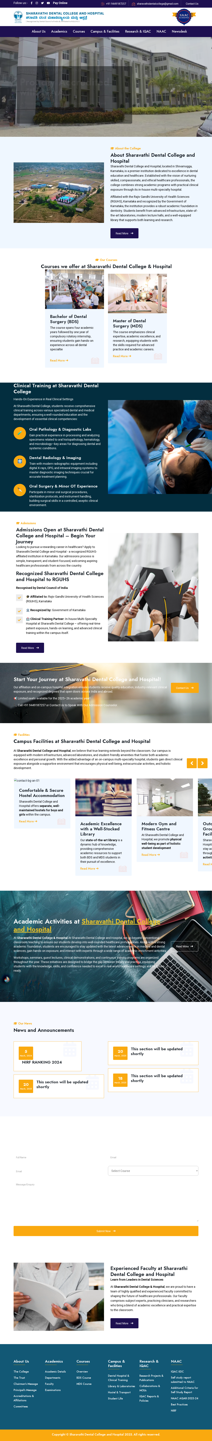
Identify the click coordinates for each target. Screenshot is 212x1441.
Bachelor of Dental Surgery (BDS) (68, 319)
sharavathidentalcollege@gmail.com (157, 3)
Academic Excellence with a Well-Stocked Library (101, 829)
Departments (52, 1378)
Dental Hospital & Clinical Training (118, 1378)
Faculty (49, 1384)
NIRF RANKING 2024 (42, 1062)
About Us (39, 31)
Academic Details (55, 1372)
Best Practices (179, 1404)
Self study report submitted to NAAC (183, 1380)
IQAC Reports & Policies (149, 1398)
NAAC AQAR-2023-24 (184, 1398)
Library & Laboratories (121, 1386)
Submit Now (104, 1231)
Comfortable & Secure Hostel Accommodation (42, 793)
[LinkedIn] (37, 3)
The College (21, 1372)
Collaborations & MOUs (149, 1388)
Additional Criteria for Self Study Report (184, 1390)
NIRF (173, 1411)
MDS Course (84, 1384)
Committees (21, 1406)
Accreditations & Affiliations (24, 1398)
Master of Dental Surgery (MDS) (129, 323)
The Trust (19, 1378)
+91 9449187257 (116, 3)
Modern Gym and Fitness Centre (159, 826)
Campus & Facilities (105, 31)
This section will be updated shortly (62, 1084)
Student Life (115, 1398)
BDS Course (84, 1378)
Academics (59, 31)
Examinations (53, 1390)
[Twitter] (42, 3)
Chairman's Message (26, 1384)
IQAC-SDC (177, 1372)
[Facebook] (31, 3)
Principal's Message (25, 1390)
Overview (82, 1372)
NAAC (161, 31)
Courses (79, 31)
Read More (122, 233)
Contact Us (192, 3)
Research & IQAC (138, 31)
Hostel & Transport (119, 1392)
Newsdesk (179, 31)
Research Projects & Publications (151, 1378)
